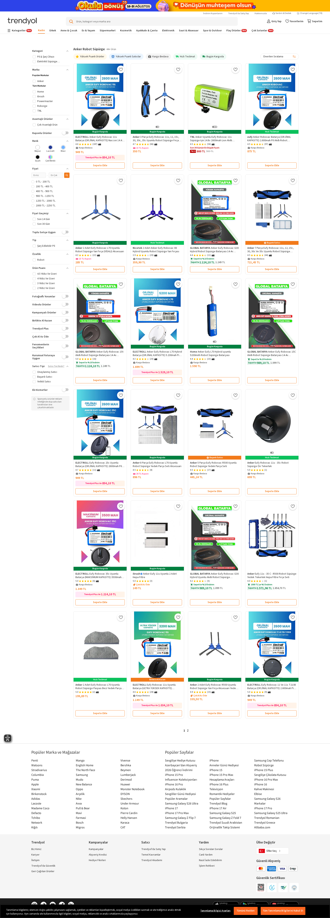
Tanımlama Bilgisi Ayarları (215, 910)
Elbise (258, 794)
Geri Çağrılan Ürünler (42, 871)
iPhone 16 (260, 784)
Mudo (79, 779)
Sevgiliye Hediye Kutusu (180, 760)
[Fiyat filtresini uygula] (67, 175)
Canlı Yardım (206, 855)
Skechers (126, 798)
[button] (50, 51)
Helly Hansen (129, 818)
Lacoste (36, 803)
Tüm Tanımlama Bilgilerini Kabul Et (283, 910)
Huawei (125, 784)
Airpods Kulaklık (175, 789)
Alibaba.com (262, 827)
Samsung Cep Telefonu (269, 760)
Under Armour (130, 803)
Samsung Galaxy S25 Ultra (270, 813)
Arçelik (80, 794)
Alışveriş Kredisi (98, 855)
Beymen (126, 770)
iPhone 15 (215, 770)
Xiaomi (35, 789)
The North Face (85, 770)
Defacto (36, 813)
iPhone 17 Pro (263, 808)
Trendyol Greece (264, 822)
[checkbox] (37, 149)
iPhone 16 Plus (218, 784)
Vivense (125, 760)
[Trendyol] (22, 21)
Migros (80, 827)
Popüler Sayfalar (220, 798)
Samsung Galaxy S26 (267, 798)
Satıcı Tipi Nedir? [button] (56, 366)
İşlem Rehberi (207, 866)
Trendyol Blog (218, 803)
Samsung (82, 775)
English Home (84, 765)
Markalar (260, 803)
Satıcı (145, 842)
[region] (165, 911)
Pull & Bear (83, 808)
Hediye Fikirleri (97, 860)
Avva (79, 803)
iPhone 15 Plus (263, 770)
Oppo (79, 789)
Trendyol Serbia (175, 827)
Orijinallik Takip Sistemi (224, 827)
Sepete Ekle (100, 165)
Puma (35, 779)
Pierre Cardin (129, 813)
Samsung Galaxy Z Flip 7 (180, 818)
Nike (79, 798)
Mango (80, 760)
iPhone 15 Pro (174, 775)
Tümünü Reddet (246, 910)
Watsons (36, 765)
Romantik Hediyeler (222, 794)
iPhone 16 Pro (174, 784)
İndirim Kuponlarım (212, 13)
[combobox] (279, 56)
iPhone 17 (171, 808)
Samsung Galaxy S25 (222, 813)
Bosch (80, 822)
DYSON (125, 794)
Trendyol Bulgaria (176, 822)
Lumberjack (128, 775)
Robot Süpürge (264, 765)
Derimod (126, 779)
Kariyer (35, 855)
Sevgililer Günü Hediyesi (180, 794)
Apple (35, 784)
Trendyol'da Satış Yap (238, 13)
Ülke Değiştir (265, 842)
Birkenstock (39, 794)
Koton (124, 808)
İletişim (35, 860)
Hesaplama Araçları (221, 779)
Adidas (35, 798)
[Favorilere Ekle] (121, 69)
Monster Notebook (133, 789)
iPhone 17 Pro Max (177, 813)
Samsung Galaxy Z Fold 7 (225, 818)
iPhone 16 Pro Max (266, 779)
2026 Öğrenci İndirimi (178, 770)
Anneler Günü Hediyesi (224, 765)
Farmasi (81, 818)
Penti (34, 760)
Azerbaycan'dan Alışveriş (181, 765)
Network (36, 822)
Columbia (37, 775)
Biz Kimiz (36, 849)
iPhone (214, 760)
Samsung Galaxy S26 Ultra (181, 803)
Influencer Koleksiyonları (181, 779)
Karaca (125, 822)
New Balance (84, 784)
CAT (123, 827)
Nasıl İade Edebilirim (210, 860)
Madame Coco (40, 808)
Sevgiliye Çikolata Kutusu (270, 775)
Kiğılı (34, 827)
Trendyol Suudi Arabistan (225, 822)
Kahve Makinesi (264, 789)
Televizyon (216, 789)
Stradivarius (39, 770)
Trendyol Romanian (266, 818)
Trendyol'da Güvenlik (43, 866)
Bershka (126, 765)
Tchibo (35, 818)
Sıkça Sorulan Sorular (211, 849)
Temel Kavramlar (151, 855)
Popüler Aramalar (176, 798)
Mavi (79, 813)
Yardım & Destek (283, 13)
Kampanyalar (96, 849)
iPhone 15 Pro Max (221, 775)
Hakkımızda (261, 13)
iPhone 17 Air (217, 808)
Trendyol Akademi (151, 860)
